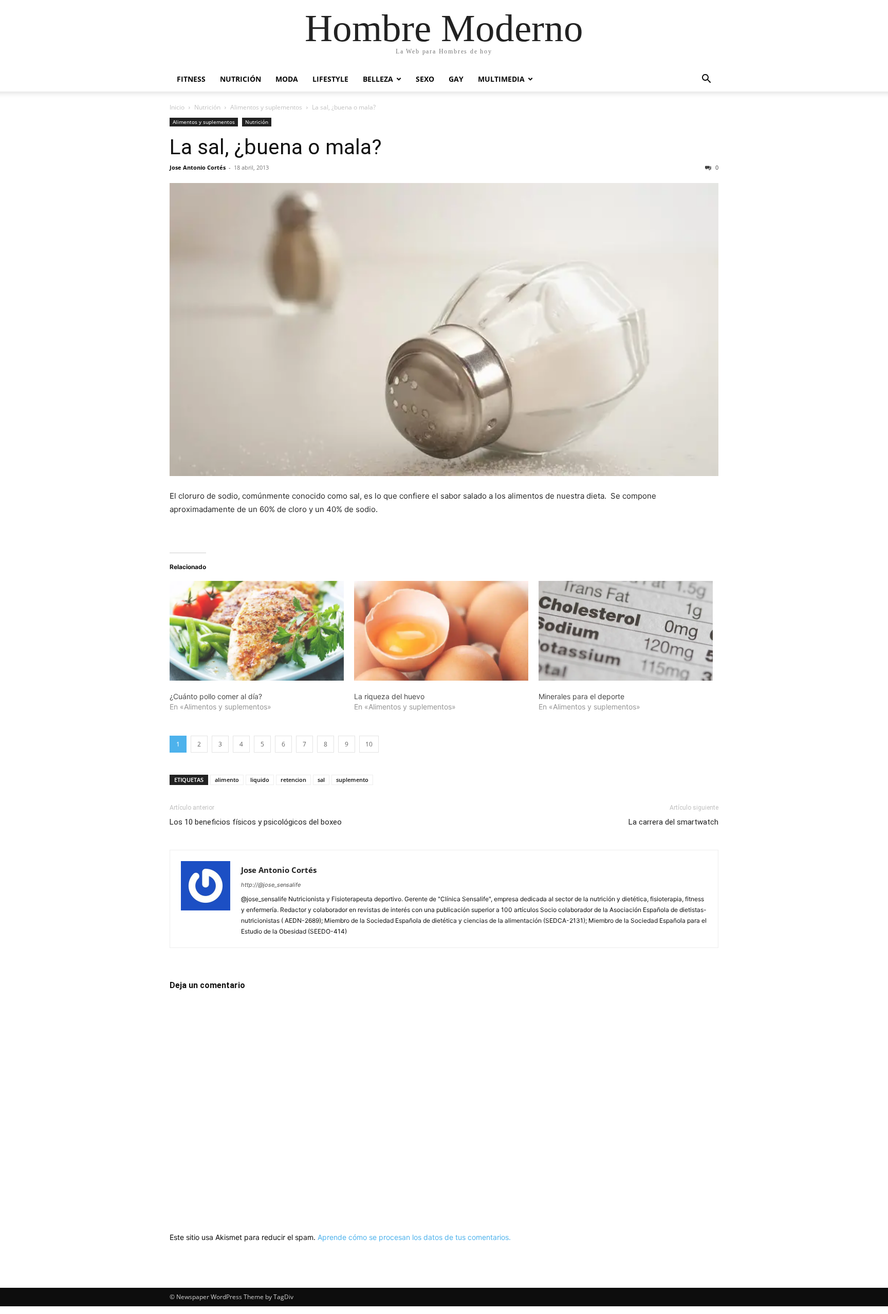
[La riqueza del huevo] (441, 631)
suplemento (352, 779)
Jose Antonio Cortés (198, 167)
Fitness (191, 79)
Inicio (177, 107)
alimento (227, 779)
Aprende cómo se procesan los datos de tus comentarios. (414, 1237)
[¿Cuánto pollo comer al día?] (257, 631)
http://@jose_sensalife (271, 884)
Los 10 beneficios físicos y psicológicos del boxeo (256, 822)
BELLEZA (378, 79)
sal (321, 779)
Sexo (425, 79)
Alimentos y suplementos (266, 107)
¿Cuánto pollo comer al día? (216, 696)
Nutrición (240, 79)
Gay (456, 79)
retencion (293, 779)
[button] (706, 80)
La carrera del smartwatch (673, 822)
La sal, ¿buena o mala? (276, 147)
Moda (286, 79)
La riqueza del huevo (389, 696)
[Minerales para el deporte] (626, 631)
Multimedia (501, 79)
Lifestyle (330, 79)
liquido (259, 779)
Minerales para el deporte (581, 696)
